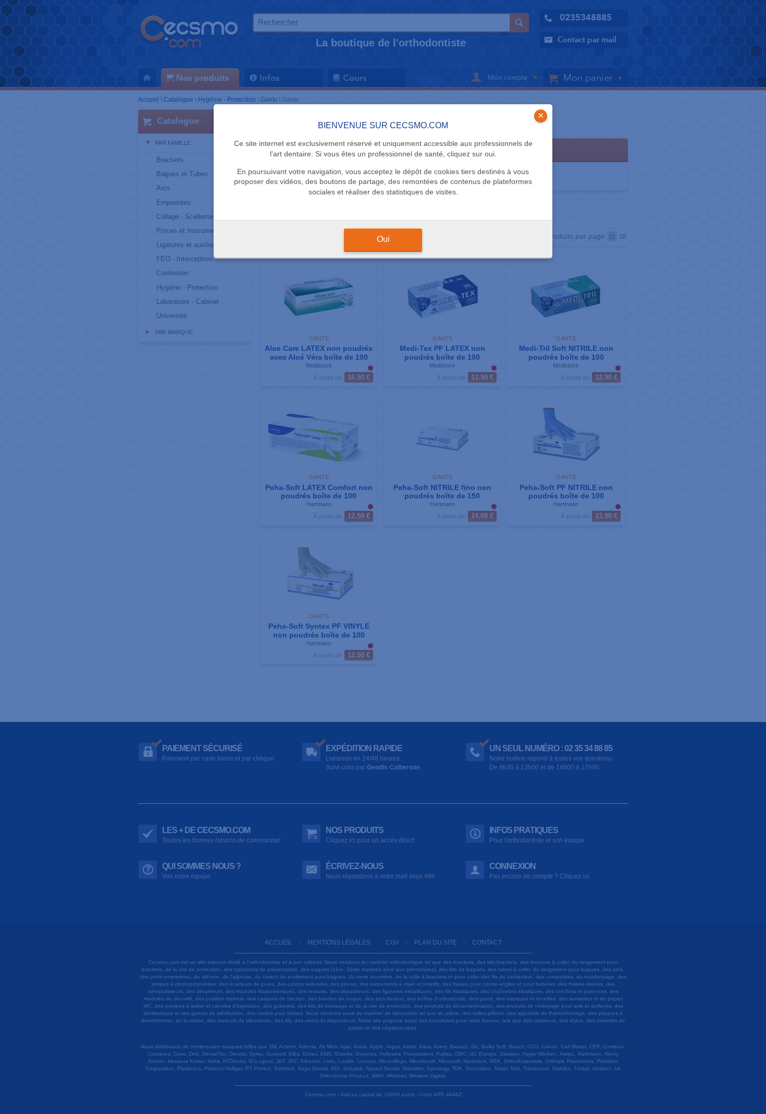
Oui (383, 239)
